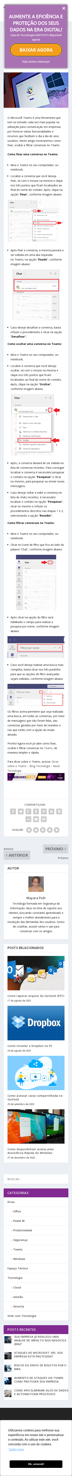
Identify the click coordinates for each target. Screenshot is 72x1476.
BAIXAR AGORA (36, 50)
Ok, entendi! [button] (36, 1464)
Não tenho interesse (36, 61)
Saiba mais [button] (16, 1449)
